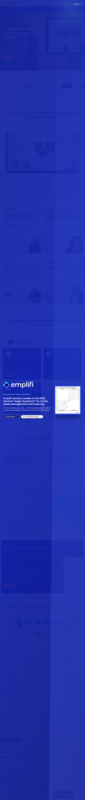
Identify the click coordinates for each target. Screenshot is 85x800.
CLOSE (77, 4)
